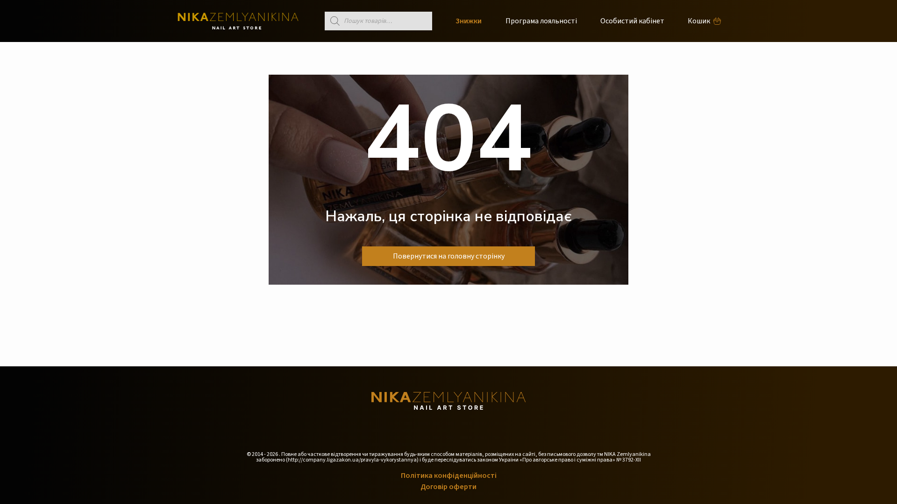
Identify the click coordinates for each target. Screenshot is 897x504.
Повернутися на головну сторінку (449, 256)
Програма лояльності (541, 21)
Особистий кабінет (632, 21)
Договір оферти (448, 487)
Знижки (469, 21)
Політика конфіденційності (449, 475)
